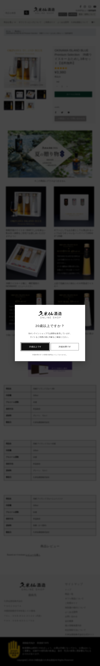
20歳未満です (65, 347)
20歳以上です (35, 347)
